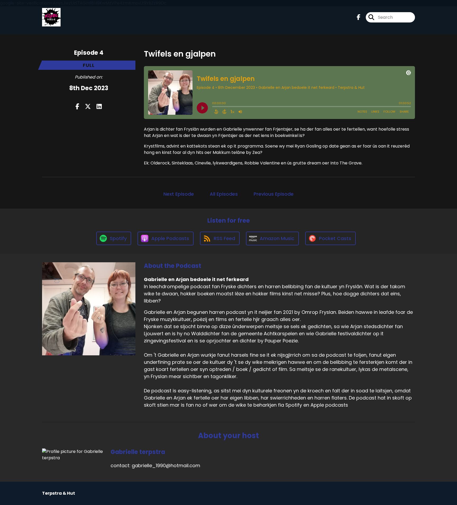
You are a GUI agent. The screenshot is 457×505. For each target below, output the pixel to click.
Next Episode (178, 194)
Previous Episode (274, 194)
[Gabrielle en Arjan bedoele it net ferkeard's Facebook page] (358, 17)
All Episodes (224, 194)
